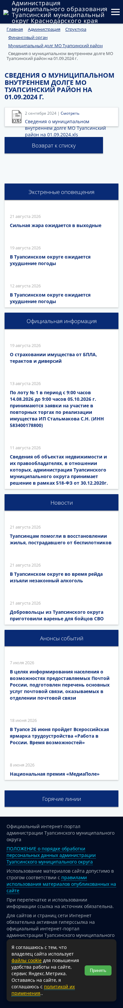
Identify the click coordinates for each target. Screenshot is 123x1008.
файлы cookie (26, 960)
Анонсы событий (61, 638)
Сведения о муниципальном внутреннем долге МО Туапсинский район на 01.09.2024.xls (65, 128)
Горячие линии (61, 799)
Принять (98, 970)
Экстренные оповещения (61, 192)
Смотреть (70, 113)
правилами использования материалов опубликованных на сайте (61, 884)
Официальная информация (62, 321)
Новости (62, 502)
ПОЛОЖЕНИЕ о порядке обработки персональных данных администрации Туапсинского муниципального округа (51, 855)
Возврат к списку (54, 145)
